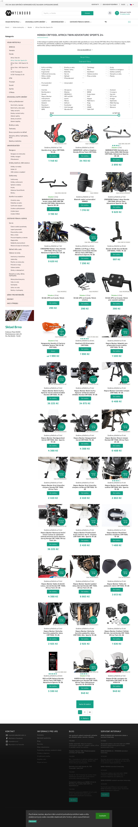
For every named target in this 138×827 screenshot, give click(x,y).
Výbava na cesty (14, 253)
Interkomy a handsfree (18, 256)
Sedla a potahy (120, 72)
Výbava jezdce (15, 267)
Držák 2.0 (13, 169)
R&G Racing (120, 103)
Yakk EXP (97, 109)
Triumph (12, 82)
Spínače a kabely (16, 185)
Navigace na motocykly (18, 154)
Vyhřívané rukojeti (16, 205)
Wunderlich (74, 109)
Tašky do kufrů (15, 110)
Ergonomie (51, 72)
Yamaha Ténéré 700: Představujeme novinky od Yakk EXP (82, 751)
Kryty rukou (51, 69)
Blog (123, 4)
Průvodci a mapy (16, 265)
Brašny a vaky (14, 125)
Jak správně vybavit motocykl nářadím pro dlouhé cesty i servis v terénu (83, 736)
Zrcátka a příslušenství (18, 208)
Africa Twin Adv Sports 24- (19, 60)
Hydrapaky (14, 285)
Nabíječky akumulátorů (18, 243)
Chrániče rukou (15, 200)
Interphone (51, 98)
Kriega (120, 98)
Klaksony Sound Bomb (17, 190)
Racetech (51, 105)
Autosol (120, 90)
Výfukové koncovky (51, 74)
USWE (97, 107)
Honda (11, 54)
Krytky (13, 187)
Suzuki (11, 85)
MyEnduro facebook (16, 738)
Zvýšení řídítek (15, 214)
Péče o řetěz (14, 235)
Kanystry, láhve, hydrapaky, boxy (18, 136)
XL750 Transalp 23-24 (17, 74)
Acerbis (51, 90)
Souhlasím (102, 816)
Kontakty (95, 4)
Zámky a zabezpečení (17, 270)
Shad (97, 105)
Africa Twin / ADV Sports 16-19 (19, 68)
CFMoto (11, 92)
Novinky (10, 299)
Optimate (120, 101)
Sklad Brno (13, 327)
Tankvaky (12, 128)
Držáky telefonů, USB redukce (19, 163)
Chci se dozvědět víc (84, 50)
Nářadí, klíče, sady (15, 249)
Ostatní (51, 103)
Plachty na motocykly (17, 262)
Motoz (74, 101)
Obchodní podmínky (110, 4)
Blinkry (13, 193)
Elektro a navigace (120, 69)
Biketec (74, 92)
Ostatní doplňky (15, 121)
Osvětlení (97, 72)
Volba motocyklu (14, 42)
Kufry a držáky (51, 67)
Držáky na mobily (16, 166)
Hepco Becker (51, 96)
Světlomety (13, 175)
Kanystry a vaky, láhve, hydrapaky (17, 275)
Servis (11, 223)
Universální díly (13, 145)
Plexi (97, 69)
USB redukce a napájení (18, 172)
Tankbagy (97, 67)
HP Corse (120, 96)
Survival (120, 105)
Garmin (120, 94)
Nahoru (86, 718)
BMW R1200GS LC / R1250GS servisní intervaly (114, 751)
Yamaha (12, 50)
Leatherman (51, 101)
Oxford (74, 103)
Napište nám (41, 759)
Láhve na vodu (15, 287)
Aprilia (11, 89)
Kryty (120, 67)
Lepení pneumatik (16, 229)
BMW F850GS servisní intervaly (112, 766)
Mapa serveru (42, 762)
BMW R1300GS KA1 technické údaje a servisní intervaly (114, 736)
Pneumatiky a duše (16, 232)
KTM (10, 78)
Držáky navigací (15, 156)
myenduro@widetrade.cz (17, 735)
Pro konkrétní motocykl (51, 84)
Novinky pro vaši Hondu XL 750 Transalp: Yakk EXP (80, 767)
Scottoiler (74, 105)
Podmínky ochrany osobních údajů (49, 750)
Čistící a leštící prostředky (19, 226)
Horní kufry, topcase (17, 105)
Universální (74, 83)
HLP (97, 96)
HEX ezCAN (74, 96)
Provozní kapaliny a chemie (19, 237)
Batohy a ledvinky (15, 141)
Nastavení (32, 821)
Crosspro (120, 92)
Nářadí (74, 76)
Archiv (73, 800)
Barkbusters (51, 92)
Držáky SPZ (51, 78)
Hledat (87, 13)
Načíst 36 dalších (85, 704)
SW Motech (51, 107)
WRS (51, 109)
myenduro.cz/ (14, 741)
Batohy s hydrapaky (17, 290)
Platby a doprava (43, 753)
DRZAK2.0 (74, 94)
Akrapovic (74, 90)
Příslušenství (15, 159)
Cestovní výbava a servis (17, 218)
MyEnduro (97, 101)
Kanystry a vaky (120, 74)
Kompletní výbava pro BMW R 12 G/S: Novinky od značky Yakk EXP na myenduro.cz (82, 783)
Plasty (120, 76)
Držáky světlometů (17, 182)
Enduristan (97, 94)
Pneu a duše (97, 76)
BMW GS (12, 47)
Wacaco (120, 107)
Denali (51, 94)
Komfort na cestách (16, 196)
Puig (97, 103)
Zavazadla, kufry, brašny (17, 97)
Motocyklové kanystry (18, 279)
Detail (53, 351)
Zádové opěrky (15, 116)
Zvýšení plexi (15, 211)
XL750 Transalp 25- (17, 72)
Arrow (97, 90)
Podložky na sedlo (16, 203)
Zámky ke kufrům (16, 119)
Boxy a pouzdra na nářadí (18, 132)
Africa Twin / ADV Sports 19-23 (19, 64)
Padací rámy (74, 69)
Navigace (12, 150)
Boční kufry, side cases (18, 108)
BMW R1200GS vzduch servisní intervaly (115, 780)
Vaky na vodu (15, 282)
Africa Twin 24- (15, 58)
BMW (97, 92)
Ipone (74, 98)
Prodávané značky (43, 756)
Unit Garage (74, 107)
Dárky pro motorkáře (15, 295)
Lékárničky (14, 259)
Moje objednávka (43, 747)
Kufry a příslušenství (16, 101)
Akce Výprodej (12, 303)
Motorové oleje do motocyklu (20, 245)
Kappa (97, 98)
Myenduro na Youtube (16, 744)
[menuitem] (14, 22)
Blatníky (74, 72)
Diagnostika (14, 240)
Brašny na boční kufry (17, 113)
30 (90, 712)
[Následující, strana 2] (85, 712)
